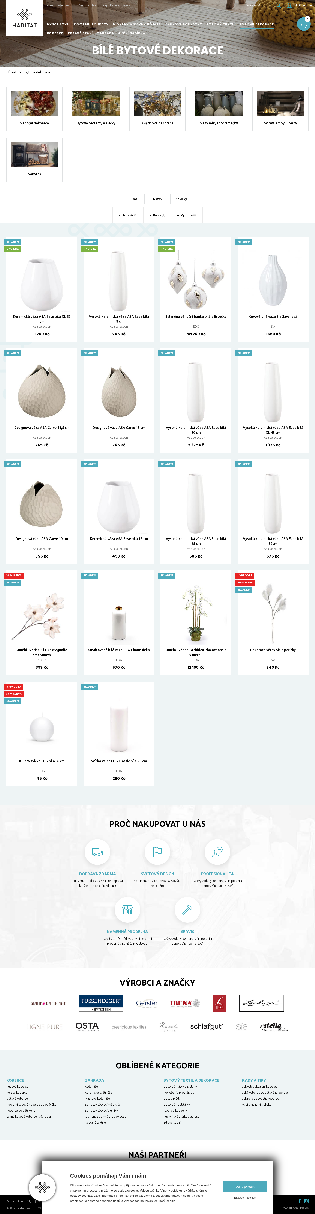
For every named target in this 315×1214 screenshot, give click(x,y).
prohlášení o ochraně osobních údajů (95, 1200)
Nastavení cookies (245, 1197)
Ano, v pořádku (245, 1187)
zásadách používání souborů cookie (150, 1200)
